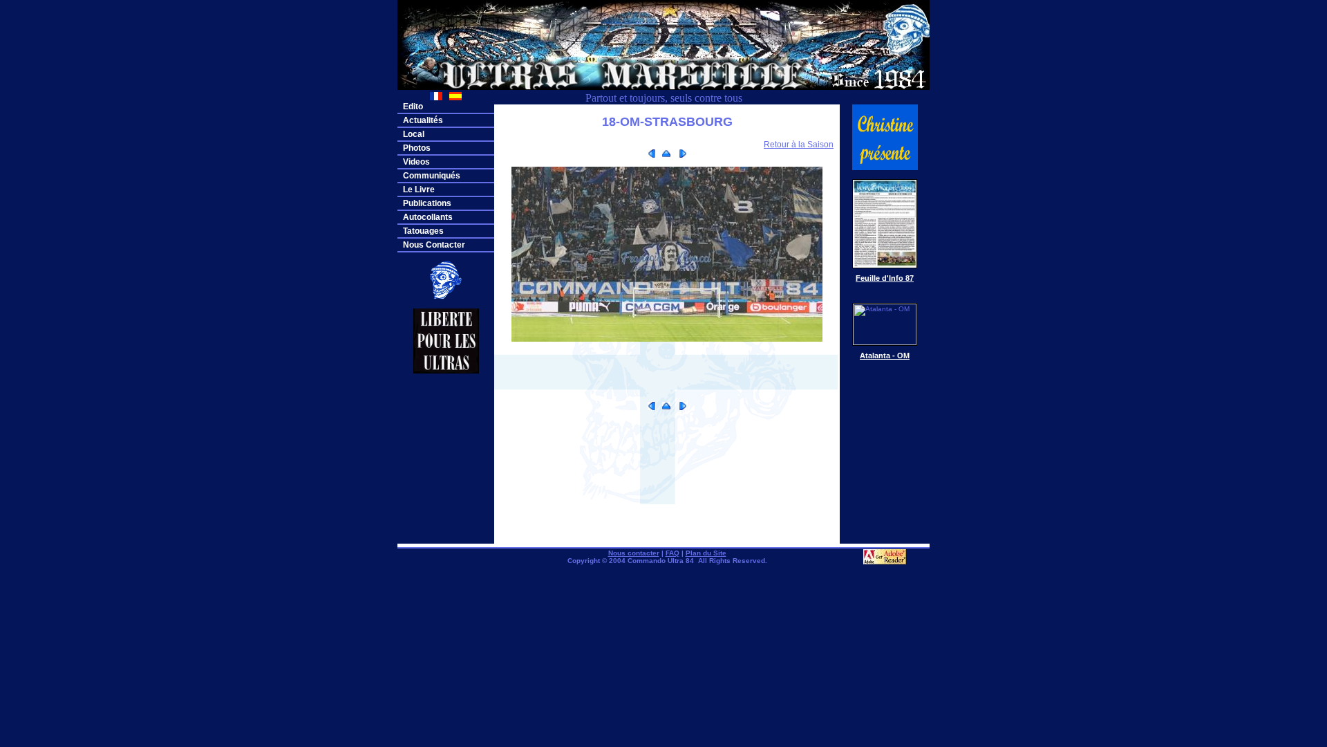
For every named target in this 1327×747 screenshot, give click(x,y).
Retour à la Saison (799, 144)
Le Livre (419, 189)
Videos (416, 162)
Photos (417, 148)
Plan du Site (706, 553)
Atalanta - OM (885, 355)
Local (413, 134)
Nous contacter (633, 553)
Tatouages (423, 231)
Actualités (423, 120)
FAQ (672, 553)
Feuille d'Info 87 (885, 278)
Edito (413, 106)
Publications (427, 203)
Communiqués (431, 176)
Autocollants (428, 217)
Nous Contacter (434, 245)
